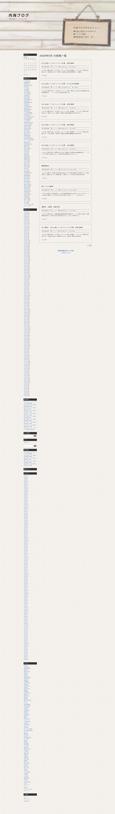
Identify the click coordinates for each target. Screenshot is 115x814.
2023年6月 (26, 266)
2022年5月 (26, 285)
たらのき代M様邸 (64, 87)
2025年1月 (26, 239)
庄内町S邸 (26, 151)
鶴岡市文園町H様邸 (27, 138)
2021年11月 (26, 293)
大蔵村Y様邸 (26, 95)
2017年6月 (26, 369)
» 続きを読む (44, 75)
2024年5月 (26, 250)
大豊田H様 (26, 89)
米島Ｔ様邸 (26, 90)
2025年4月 (26, 235)
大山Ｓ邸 (25, 152)
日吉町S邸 (26, 195)
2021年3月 (26, 305)
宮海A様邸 (26, 101)
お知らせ (66, 66)
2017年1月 (26, 377)
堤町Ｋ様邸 (26, 177)
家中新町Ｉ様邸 (27, 128)
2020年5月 (26, 319)
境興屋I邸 (25, 154)
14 (32, 65)
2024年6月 (26, 249)
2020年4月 (26, 321)
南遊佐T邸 (26, 145)
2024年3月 (26, 253)
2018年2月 (26, 358)
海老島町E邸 (26, 187)
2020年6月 (26, 318)
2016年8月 (26, 384)
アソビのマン (26, 141)
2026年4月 (26, 217)
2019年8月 (26, 332)
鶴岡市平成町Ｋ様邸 (27, 122)
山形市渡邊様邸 (27, 119)
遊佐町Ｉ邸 (26, 162)
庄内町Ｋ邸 (26, 747)
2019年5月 (26, 336)
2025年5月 (26, 233)
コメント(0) (55, 66)
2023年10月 (26, 260)
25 (26, 69)
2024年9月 (26, 245)
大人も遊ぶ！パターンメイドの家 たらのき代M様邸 (60, 83)
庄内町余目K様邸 (27, 144)
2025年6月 (26, 232)
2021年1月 (26, 308)
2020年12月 (26, 309)
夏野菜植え (45, 166)
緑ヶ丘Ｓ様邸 (26, 136)
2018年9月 (26, 348)
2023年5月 (26, 531)
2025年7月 (26, 230)
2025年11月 (26, 224)
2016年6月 (26, 387)
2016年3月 (26, 391)
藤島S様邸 (26, 142)
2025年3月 (26, 236)
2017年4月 (26, 372)
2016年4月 (26, 653)
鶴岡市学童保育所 (27, 172)
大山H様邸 (26, 174)
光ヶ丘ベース (26, 205)
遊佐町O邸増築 (26, 181)
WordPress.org (26, 801)
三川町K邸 (26, 192)
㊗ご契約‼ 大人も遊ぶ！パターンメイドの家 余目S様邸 (62, 227)
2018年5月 (26, 354)
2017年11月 (26, 362)
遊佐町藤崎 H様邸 (27, 85)
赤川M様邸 (26, 108)
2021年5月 (26, 302)
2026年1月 (26, 222)
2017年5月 (26, 371)
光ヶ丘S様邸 (26, 93)
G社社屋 (25, 168)
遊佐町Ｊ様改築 (27, 185)
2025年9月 (26, 227)
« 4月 (24, 74)
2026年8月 (26, 212)
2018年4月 (26, 355)
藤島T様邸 (26, 98)
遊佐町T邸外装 (26, 191)
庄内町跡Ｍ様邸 (27, 125)
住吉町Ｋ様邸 (26, 92)
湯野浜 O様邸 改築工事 (51, 207)
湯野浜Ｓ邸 (26, 146)
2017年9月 (26, 365)
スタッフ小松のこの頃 (28, 204)
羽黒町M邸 (26, 197)
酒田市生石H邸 (26, 184)
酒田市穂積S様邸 (27, 109)
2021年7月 (26, 299)
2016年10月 (26, 381)
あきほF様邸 (26, 80)
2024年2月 (26, 255)
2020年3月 (26, 322)
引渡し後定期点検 (27, 118)
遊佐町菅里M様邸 (27, 102)
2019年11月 (26, 328)
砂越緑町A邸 (26, 680)
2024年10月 (26, 243)
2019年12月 (26, 326)
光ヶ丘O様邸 (26, 121)
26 (28, 69)
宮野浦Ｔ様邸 (26, 126)
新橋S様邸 (26, 83)
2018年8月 (26, 349)
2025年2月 (26, 237)
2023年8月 (26, 263)
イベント (25, 201)
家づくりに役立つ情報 (28, 139)
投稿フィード (26, 798)
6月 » (27, 74)
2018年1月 (26, 359)
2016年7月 (26, 385)
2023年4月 (26, 269)
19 (28, 67)
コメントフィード (27, 799)
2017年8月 (26, 630)
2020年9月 (26, 313)
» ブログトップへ (65, 253)
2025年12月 (26, 223)
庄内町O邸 (26, 171)
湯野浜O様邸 (62, 210)
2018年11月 (26, 345)
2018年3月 (26, 620)
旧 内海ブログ (26, 442)
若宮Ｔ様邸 (26, 96)
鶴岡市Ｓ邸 (26, 164)
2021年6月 (26, 564)
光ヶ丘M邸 (26, 161)
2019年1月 (26, 342)
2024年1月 (26, 256)
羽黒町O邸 (26, 158)
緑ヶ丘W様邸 (26, 115)
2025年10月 (26, 226)
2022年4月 (26, 286)
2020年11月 (26, 311)
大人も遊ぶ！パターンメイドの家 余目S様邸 (58, 63)
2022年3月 (26, 288)
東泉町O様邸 (26, 175)
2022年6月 (26, 283)
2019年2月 (26, 341)
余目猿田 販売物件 (27, 113)
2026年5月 (26, 216)
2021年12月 (26, 292)
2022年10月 (26, 278)
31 (24, 71)
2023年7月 (26, 265)
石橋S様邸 (26, 760)
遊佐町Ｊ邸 (26, 188)
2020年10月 (26, 312)
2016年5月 (26, 388)
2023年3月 (26, 270)
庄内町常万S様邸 (27, 106)
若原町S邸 (26, 155)
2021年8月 (26, 298)
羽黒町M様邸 (26, 111)
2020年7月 (26, 316)
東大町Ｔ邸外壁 (27, 194)
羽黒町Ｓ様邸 (26, 135)
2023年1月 (26, 273)
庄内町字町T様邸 (27, 693)
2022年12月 (26, 275)
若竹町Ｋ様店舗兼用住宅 (28, 116)
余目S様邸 (62, 66)
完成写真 (25, 86)
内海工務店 (73, 66)
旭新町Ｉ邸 (26, 178)
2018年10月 (26, 346)
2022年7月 (26, 282)
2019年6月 (26, 335)
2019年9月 (26, 331)
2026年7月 (26, 213)
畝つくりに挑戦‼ (48, 186)
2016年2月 (26, 392)
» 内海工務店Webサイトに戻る (65, 250)
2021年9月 (26, 296)
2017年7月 (26, 368)
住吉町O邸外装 (26, 189)
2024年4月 (26, 252)
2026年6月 (26, 214)
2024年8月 (26, 246)
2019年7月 (26, 334)
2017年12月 (26, 361)
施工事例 (25, 202)
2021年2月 (26, 306)
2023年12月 (26, 521)
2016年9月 (26, 382)
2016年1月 (26, 394)
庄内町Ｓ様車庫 (27, 148)
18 (26, 67)
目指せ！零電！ (27, 132)
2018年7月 (26, 351)
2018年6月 (26, 352)
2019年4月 (26, 338)
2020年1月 (26, 325)
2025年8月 (26, 229)
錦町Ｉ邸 (25, 179)
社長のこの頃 (66, 169)
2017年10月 (26, 364)
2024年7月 (26, 247)
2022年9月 (26, 279)
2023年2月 (26, 272)
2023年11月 (26, 259)
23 (35, 67)
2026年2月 (26, 220)
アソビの (25, 88)
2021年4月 (26, 303)
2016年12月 (26, 378)
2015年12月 (26, 395)
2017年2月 (26, 375)
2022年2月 (26, 289)
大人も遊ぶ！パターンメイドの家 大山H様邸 (58, 145)
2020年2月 (26, 323)
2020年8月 (26, 315)
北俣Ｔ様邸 (26, 131)
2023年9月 (26, 262)
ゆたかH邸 (26, 182)
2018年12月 (26, 344)
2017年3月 (26, 374)
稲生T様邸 (26, 103)
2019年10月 (26, 329)
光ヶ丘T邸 (26, 169)
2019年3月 (26, 339)
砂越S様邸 (26, 105)
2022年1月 (26, 554)
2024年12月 (26, 240)
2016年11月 (26, 379)
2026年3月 (26, 219)
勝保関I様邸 (26, 82)
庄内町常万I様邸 (27, 99)
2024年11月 (26, 242)
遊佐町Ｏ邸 (26, 149)
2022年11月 (26, 276)
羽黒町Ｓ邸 (26, 165)
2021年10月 (26, 295)
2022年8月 (26, 544)
